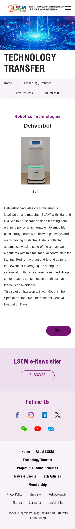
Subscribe (37, 375)
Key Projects (24, 93)
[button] (51, 429)
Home (8, 83)
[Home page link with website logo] (38, 8)
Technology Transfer (37, 83)
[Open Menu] (68, 8)
